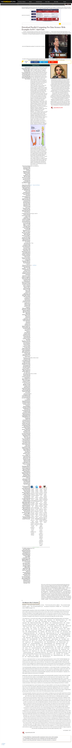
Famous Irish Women (36, 185)
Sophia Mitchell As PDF (58, 107)
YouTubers (32, 146)
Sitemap (3, 743)
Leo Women (34, 265)
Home (3, 744)
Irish (31, 185)
